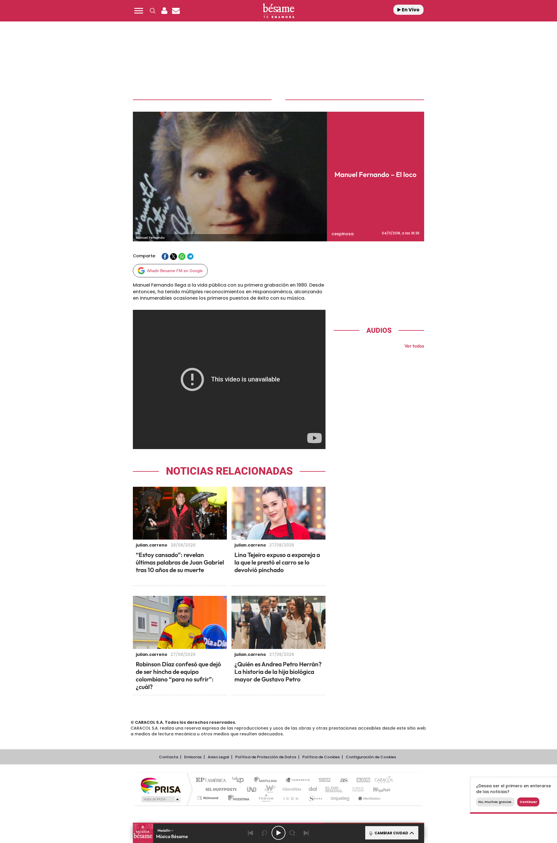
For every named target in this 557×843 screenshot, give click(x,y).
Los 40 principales (240, 780)
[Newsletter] (176, 10)
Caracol (382, 780)
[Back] (251, 833)
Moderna (237, 798)
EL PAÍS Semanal (334, 789)
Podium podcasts (265, 798)
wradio (268, 789)
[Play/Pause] (278, 833)
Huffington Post (220, 789)
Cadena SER (323, 780)
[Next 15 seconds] (292, 833)
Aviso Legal (218, 757)
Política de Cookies (321, 757)
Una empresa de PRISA (161, 785)
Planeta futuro (355, 789)
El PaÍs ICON (290, 798)
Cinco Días (291, 789)
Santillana (267, 780)
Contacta (168, 757)
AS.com (341, 780)
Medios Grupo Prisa (160, 799)
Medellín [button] (164, 830)
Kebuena (376, 789)
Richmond (208, 798)
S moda (315, 798)
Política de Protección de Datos (265, 757)
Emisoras (193, 757)
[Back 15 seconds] (265, 833)
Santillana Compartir (297, 780)
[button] (139, 10)
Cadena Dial (313, 789)
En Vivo (410, 9)
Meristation (368, 798)
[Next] (306, 833)
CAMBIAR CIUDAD (391, 833)
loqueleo (341, 798)
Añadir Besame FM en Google (175, 270)
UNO (252, 789)
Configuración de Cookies (371, 757)
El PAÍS (212, 780)
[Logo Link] (278, 11)
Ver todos (414, 346)
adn (360, 780)
